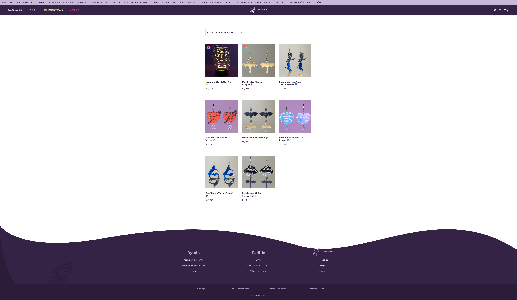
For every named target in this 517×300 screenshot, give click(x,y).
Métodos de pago (258, 271)
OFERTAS (74, 10)
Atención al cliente (194, 260)
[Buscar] (495, 10)
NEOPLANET (255, 296)
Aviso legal (201, 289)
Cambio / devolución (258, 265)
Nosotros (323, 260)
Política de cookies (316, 289)
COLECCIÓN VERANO (53, 10)
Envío (258, 260)
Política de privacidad (277, 289)
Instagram (323, 265)
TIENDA (33, 10)
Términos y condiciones (239, 289)
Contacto (323, 271)
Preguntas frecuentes (193, 265)
